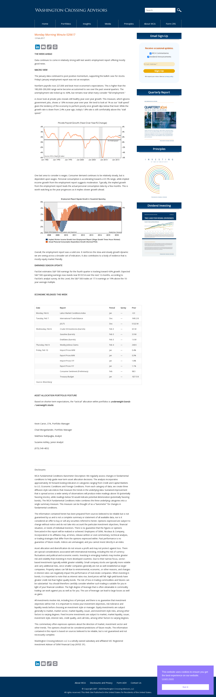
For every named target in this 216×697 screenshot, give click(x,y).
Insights (87, 23)
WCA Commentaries (160, 53)
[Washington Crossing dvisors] (71, 9)
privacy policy (169, 76)
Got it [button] (185, 687)
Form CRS (171, 23)
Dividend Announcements (160, 57)
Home (45, 23)
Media (108, 23)
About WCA (149, 23)
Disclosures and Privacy (101, 682)
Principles (129, 23)
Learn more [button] (168, 679)
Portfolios (66, 23)
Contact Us (136, 682)
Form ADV (122, 682)
